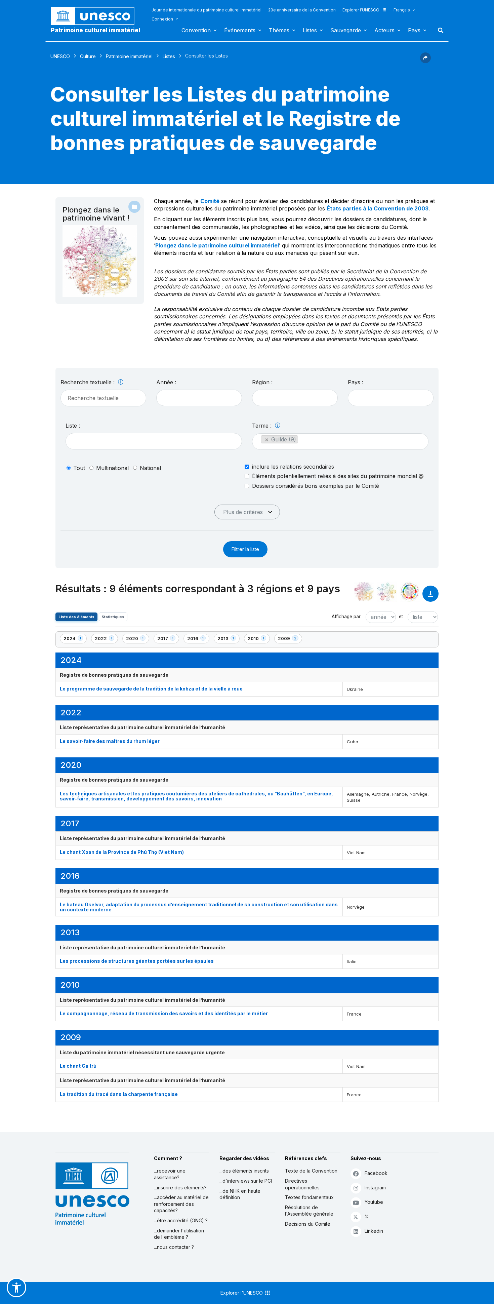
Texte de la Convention (311, 1171)
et (401, 616)
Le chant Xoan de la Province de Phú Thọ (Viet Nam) (122, 852)
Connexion (162, 19)
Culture (88, 56)
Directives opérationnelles (302, 1184)
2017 (168, 639)
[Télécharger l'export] (430, 597)
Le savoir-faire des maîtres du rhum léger (110, 741)
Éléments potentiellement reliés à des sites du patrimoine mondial (335, 476)
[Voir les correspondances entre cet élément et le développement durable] (410, 592)
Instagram (375, 1187)
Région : (262, 382)
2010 (258, 639)
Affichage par (346, 616)
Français (402, 9)
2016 (198, 639)
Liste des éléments (76, 617)
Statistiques (113, 617)
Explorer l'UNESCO (360, 9)
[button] (425, 61)
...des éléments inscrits (244, 1171)
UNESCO (60, 56)
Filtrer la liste (245, 549)
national (150, 468)
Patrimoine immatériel (129, 56)
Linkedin (374, 1231)
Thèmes (279, 30)
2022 (106, 639)
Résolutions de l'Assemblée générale (309, 1210)
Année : (166, 382)
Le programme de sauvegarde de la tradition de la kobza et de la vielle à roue (151, 688)
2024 (75, 639)
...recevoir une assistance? (170, 1174)
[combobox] (199, 398)
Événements (239, 30)
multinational (112, 468)
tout (79, 468)
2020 (137, 639)
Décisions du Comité (307, 1224)
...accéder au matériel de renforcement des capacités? (181, 1203)
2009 (289, 639)
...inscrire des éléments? (180, 1187)
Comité (209, 201)
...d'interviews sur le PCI (245, 1181)
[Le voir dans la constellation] (364, 592)
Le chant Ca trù (78, 1066)
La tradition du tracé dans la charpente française (119, 1094)
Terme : (262, 425)
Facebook (376, 1173)
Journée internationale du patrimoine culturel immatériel (206, 9)
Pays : (355, 382)
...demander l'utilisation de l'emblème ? (179, 1234)
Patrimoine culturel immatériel (95, 30)
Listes (310, 30)
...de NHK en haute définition (239, 1194)
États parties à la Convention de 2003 (377, 208)
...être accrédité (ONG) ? (181, 1220)
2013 (228, 639)
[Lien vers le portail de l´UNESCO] (96, 16)
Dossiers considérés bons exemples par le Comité (315, 486)
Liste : (73, 425)
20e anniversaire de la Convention (302, 9)
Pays (414, 30)
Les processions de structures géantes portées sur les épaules (137, 961)
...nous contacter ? (174, 1247)
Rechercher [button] (438, 30)
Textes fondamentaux (309, 1197)
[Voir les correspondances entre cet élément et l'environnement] (387, 592)
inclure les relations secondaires (293, 467)
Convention (196, 30)
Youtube (374, 1202)
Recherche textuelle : (88, 382)
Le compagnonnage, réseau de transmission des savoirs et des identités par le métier (164, 1013)
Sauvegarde (345, 30)
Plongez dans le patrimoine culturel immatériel (217, 245)
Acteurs (384, 30)
